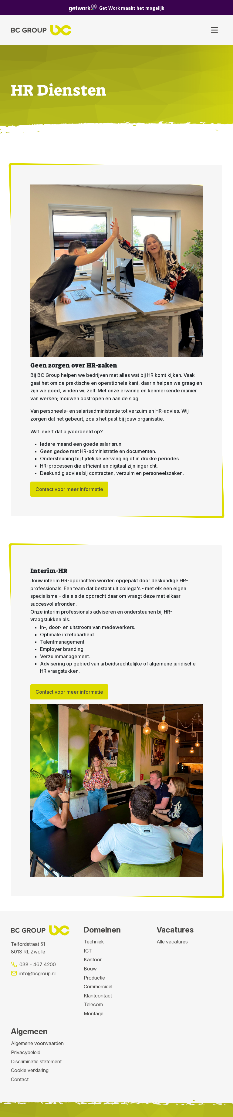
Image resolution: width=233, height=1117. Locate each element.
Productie (94, 978)
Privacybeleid (25, 1052)
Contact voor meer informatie (69, 489)
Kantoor (93, 959)
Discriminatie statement (36, 1061)
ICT (88, 951)
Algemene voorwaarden (37, 1043)
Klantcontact (98, 996)
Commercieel (98, 986)
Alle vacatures (172, 942)
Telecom (93, 1004)
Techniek (94, 942)
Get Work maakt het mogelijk (131, 8)
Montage (93, 1013)
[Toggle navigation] (214, 30)
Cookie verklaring (30, 1070)
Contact (20, 1079)
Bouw (90, 969)
